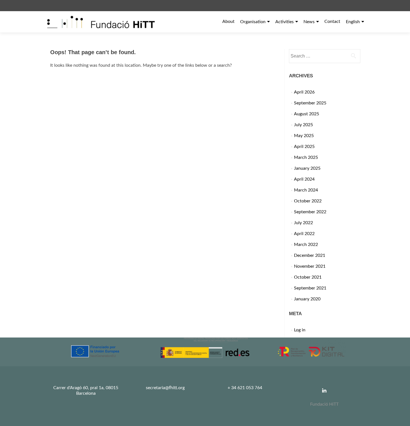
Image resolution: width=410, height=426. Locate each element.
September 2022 (310, 212)
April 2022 (304, 233)
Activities (284, 22)
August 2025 (306, 114)
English (353, 22)
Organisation (253, 22)
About (228, 21)
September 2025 (310, 103)
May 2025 (304, 135)
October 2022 (308, 201)
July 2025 (303, 125)
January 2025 (307, 168)
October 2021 (308, 277)
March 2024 (306, 190)
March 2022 (306, 244)
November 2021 (309, 266)
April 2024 (304, 179)
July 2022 (303, 223)
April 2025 (304, 146)
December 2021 (309, 255)
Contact (332, 21)
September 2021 (310, 288)
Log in (299, 330)
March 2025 (306, 157)
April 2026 (304, 92)
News (309, 22)
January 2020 (307, 299)
